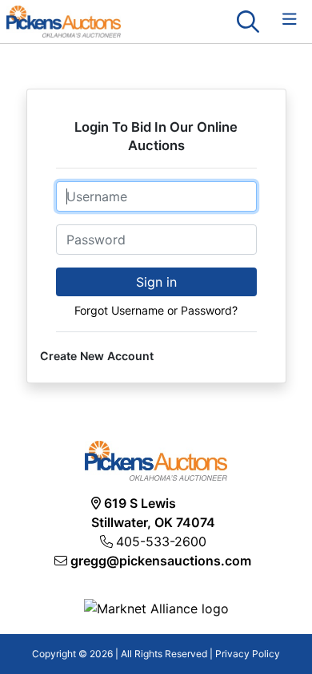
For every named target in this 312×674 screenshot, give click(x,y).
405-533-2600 (161, 541)
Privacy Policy (247, 654)
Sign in (156, 282)
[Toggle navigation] (289, 19)
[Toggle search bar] (248, 21)
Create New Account (97, 356)
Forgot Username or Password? (156, 310)
